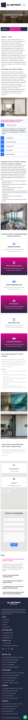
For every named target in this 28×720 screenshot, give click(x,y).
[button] (26, 425)
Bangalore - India (14, 29)
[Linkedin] (9, 649)
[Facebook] (3, 649)
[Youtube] (12, 649)
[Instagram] (6, 649)
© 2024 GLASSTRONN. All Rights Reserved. (10, 717)
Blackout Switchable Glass (6, 441)
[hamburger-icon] (23, 5)
